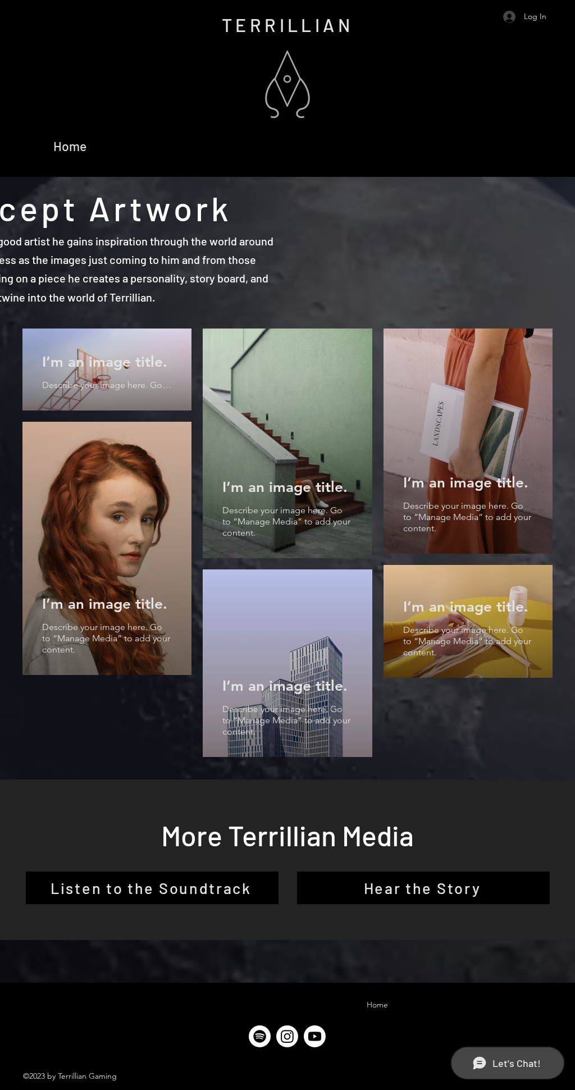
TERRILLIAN (287, 24)
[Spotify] (260, 1036)
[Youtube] (315, 1036)
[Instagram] (287, 1036)
